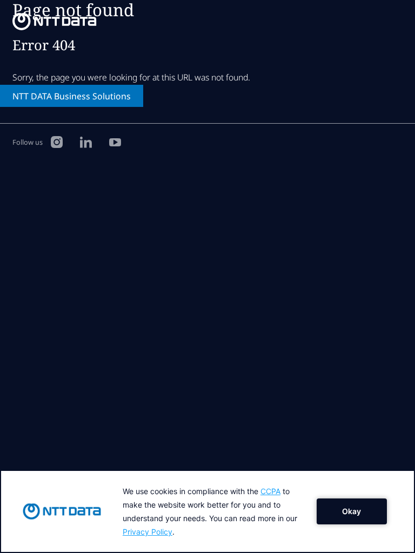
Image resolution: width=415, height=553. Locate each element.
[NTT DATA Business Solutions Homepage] (54, 21)
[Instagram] (56, 141)
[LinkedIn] (86, 141)
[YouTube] (115, 141)
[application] (207, 511)
